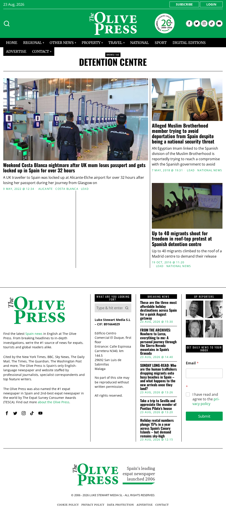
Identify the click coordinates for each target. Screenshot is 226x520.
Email (192, 363)
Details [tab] (113, 223)
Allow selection (113, 303)
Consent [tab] (46, 223)
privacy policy (205, 401)
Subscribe (184, 4)
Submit (204, 416)
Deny (48, 303)
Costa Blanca (66, 189)
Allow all (177, 303)
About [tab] (179, 223)
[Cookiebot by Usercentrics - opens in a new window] (189, 210)
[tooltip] (189, 23)
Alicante (45, 189)
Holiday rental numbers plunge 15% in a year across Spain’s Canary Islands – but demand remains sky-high (157, 428)
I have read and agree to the (205, 399)
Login (211, 4)
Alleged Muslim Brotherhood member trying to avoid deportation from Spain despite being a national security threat (183, 133)
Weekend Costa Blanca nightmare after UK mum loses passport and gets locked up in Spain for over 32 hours (74, 167)
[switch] (88, 282)
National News (209, 170)
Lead (85, 189)
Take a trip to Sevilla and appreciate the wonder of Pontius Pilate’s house (158, 405)
